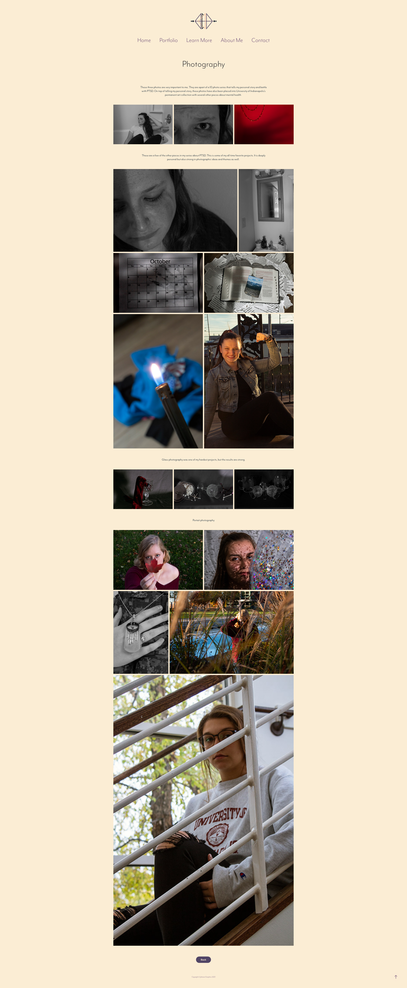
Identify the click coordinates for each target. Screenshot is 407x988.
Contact (261, 40)
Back (203, 959)
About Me (232, 40)
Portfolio (168, 40)
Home (144, 40)
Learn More (199, 40)
